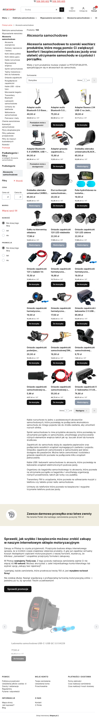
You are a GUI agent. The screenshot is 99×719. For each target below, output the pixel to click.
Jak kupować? (8, 705)
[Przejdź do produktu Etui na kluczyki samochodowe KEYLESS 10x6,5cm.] (62, 179)
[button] (61, 9)
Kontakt (38, 702)
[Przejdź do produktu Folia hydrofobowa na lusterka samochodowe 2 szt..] (86, 179)
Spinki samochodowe (14, 69)
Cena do (18, 192)
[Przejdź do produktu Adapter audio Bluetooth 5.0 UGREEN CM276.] (62, 96)
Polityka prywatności (11, 681)
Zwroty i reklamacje (10, 686)
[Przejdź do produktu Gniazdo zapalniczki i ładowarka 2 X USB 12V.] (86, 297)
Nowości (5, 144)
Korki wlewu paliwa (13, 54)
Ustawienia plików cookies (13, 684)
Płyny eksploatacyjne (11, 130)
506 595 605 (58, 1)
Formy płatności (74, 681)
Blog (4, 708)
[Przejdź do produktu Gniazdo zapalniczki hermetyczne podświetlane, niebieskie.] (38, 297)
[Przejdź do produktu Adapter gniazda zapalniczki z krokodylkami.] (62, 138)
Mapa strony (7, 702)
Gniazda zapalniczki (13, 77)
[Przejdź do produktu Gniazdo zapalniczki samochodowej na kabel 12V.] (38, 376)
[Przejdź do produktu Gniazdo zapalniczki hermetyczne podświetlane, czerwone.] (86, 258)
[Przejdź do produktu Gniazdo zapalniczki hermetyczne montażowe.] (62, 258)
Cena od (5, 192)
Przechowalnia (41, 686)
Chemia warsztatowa (11, 121)
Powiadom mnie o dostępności (38, 123)
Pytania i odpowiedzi (11, 691)
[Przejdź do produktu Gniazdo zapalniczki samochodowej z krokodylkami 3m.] (62, 376)
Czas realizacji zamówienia (79, 684)
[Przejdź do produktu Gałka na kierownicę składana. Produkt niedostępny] (38, 218)
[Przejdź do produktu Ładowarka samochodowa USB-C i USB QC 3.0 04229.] (43, 616)
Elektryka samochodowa (12, 30)
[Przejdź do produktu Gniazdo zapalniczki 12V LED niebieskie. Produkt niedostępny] (62, 218)
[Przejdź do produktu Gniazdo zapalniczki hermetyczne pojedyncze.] (62, 297)
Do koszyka (58, 125)
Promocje (6, 148)
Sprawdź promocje (17, 589)
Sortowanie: (32, 75)
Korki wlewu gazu (12, 57)
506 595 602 (42, 1)
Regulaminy (7, 689)
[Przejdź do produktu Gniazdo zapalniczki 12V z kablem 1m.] (38, 258)
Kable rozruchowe (12, 60)
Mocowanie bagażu (13, 92)
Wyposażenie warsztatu (12, 33)
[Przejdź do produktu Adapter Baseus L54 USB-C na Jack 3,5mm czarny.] (86, 96)
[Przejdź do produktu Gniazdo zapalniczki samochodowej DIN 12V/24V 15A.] (62, 336)
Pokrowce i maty (12, 118)
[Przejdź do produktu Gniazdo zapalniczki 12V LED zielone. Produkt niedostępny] (86, 218)
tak (7, 230)
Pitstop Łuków (7, 25)
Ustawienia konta (42, 684)
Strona (79, 80)
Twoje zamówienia (42, 681)
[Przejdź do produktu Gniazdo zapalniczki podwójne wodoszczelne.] (38, 336)
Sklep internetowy (46, 716)
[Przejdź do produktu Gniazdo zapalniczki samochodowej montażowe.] (86, 336)
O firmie (38, 705)
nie (7, 235)
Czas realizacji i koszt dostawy (81, 686)
